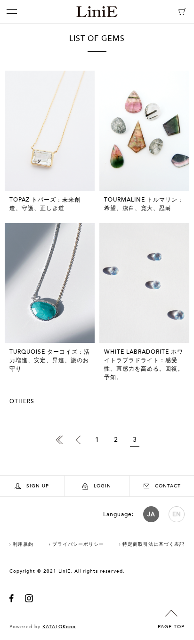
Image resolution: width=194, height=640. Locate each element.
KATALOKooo (59, 627)
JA (151, 514)
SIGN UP (37, 486)
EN (176, 514)
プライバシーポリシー (78, 544)
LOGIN (102, 486)
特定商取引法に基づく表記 (153, 544)
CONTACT (168, 486)
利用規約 (23, 544)
